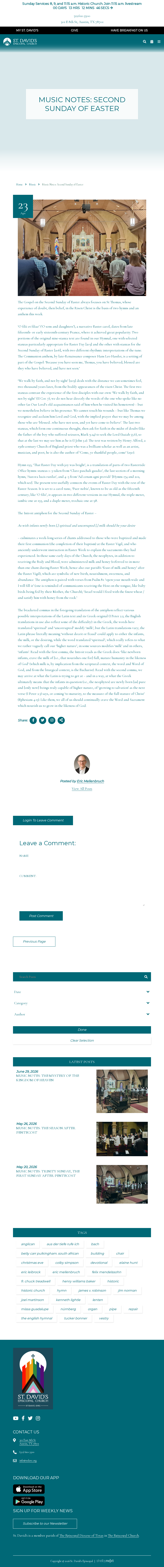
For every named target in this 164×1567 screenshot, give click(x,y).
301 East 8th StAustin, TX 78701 (29, 1441)
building (97, 1253)
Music (32, 184)
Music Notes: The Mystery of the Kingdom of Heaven (47, 1077)
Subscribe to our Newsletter (45, 1523)
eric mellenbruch (66, 1272)
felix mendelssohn (106, 1272)
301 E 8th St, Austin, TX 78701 (82, 22)
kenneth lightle (68, 1300)
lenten (97, 1300)
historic (113, 1281)
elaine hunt (128, 1263)
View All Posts (82, 789)
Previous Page (34, 941)
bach (95, 1244)
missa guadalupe (34, 1309)
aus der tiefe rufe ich (63, 1244)
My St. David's (27, 30)
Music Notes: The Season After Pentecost (45, 1130)
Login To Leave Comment (43, 820)
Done (82, 1030)
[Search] (145, 41)
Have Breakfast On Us (129, 30)
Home (19, 184)
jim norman (127, 1290)
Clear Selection (82, 1040)
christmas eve (32, 1263)
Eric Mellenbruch (90, 781)
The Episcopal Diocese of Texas (81, 1535)
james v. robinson (92, 1290)
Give (74, 30)
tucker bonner (75, 1318)
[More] (159, 41)
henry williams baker (78, 1281)
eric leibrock (30, 1272)
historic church (33, 1290)
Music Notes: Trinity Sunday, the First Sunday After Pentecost (48, 1173)
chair (120, 1253)
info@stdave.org (28, 1460)
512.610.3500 (82, 16)
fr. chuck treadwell (35, 1281)
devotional (98, 1263)
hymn (61, 1290)
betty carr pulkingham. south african (50, 1253)
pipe (112, 1309)
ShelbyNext (105, 1561)
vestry (104, 1318)
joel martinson (32, 1300)
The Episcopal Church (123, 1535)
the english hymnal (36, 1318)
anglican (28, 1244)
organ (92, 1309)
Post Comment (41, 916)
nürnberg (68, 1309)
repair (133, 1309)
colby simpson (66, 1263)
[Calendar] (152, 41)
